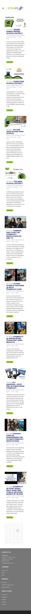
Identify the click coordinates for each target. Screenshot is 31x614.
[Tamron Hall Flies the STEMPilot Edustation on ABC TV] (15, 222)
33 (17, 542)
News (3, 573)
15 (6, 533)
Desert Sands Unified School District (14, 31)
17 (13, 533)
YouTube (4, 604)
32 (14, 542)
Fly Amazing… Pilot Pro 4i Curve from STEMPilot (15, 385)
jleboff (8, 241)
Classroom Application (8, 585)
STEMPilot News (19, 35)
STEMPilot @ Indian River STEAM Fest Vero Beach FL (14, 339)
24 (21, 536)
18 (17, 533)
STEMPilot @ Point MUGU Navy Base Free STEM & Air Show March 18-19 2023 (14, 490)
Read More (9, 62)
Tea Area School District (14, 182)
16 (10, 533)
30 (6, 542)
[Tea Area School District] (15, 173)
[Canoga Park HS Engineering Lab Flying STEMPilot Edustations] (15, 425)
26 (10, 539)
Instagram (4, 597)
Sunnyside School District (15, 82)
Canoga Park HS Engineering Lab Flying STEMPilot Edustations (15, 437)
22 (14, 536)
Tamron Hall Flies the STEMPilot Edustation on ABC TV (13, 234)
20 (6, 536)
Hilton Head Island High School (15, 131)
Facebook (4, 594)
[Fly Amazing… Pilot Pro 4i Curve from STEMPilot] (15, 374)
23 (17, 536)
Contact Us (5, 570)
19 (21, 533)
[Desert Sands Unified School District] (15, 21)
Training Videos (6, 587)
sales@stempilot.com (7, 563)
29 (21, 539)
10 (6, 530)
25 (6, 539)
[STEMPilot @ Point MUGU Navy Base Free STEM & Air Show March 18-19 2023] (15, 478)
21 (10, 536)
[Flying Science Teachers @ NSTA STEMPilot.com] (15, 275)
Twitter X (4, 599)
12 (13, 530)
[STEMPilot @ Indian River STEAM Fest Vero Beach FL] (15, 328)
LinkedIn (4, 602)
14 (21, 530)
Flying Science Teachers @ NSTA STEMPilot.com (15, 286)
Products (4, 582)
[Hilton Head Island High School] (15, 121)
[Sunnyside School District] (15, 73)
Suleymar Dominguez (11, 37)
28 (17, 539)
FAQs (3, 575)
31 (10, 542)
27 (14, 539)
